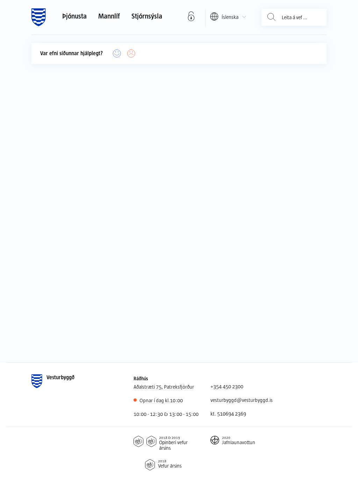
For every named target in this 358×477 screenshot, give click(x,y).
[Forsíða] (38, 17)
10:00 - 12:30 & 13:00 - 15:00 (166, 414)
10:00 (161, 400)
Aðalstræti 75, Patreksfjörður (164, 387)
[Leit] (271, 17)
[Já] (117, 53)
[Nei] (131, 53)
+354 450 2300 (226, 386)
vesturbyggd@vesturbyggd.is (241, 400)
